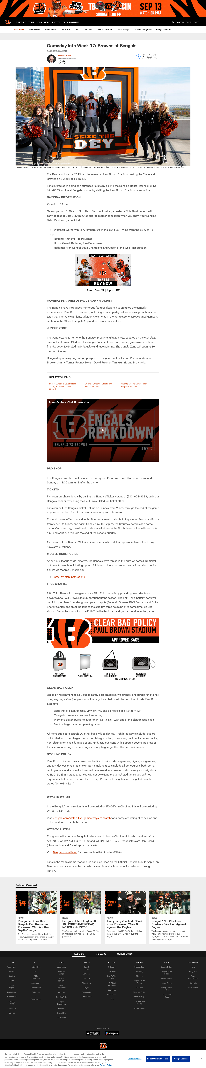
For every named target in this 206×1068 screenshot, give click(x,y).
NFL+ (112, 999)
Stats (12, 981)
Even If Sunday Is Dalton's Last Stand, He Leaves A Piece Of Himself (62, 386)
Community (35, 983)
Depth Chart (11, 992)
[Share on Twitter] (144, 58)
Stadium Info (139, 967)
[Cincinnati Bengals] (103, 1046)
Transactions (12, 997)
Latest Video (61, 967)
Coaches (12, 976)
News (193, 967)
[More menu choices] (83, 22)
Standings (112, 990)
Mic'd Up (61, 992)
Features (61, 1008)
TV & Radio (112, 971)
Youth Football (193, 988)
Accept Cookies (181, 1059)
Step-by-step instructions (69, 576)
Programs (193, 971)
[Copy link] (155, 56)
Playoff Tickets (166, 978)
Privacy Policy (106, 1065)
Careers (12, 1013)
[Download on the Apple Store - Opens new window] (93, 1033)
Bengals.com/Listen (65, 852)
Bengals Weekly (61, 997)
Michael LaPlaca (64, 56)
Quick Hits (36, 992)
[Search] (173, 22)
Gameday (86, 974)
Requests (193, 983)
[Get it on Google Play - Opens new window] (112, 1034)
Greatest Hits (61, 1013)
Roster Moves (36, 988)
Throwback (86, 983)
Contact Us (12, 1008)
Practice (87, 978)
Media (36, 971)
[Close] (201, 1059)
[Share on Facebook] (138, 58)
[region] (103, 1059)
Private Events (139, 1008)
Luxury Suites (167, 983)
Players (12, 971)
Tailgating (139, 976)
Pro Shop (139, 988)
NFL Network (61, 1018)
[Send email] (149, 58)
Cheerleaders (87, 997)
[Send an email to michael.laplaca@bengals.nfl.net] (64, 62)
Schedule (111, 967)
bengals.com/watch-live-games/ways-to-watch (82, 817)
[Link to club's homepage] (7, 21)
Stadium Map (139, 997)
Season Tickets (166, 967)
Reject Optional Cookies (157, 1059)
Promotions (111, 994)
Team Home (11, 967)
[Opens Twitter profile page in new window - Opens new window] (60, 62)
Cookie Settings (134, 1059)
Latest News (36, 967)
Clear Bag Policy (139, 992)
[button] (103, 430)
